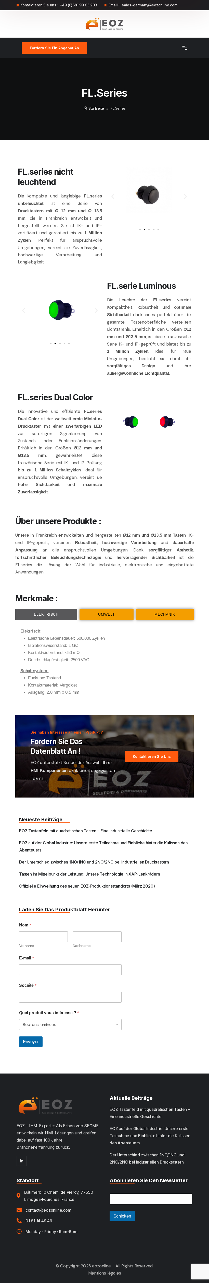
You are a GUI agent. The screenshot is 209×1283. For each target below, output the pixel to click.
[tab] (46, 614)
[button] (113, 196)
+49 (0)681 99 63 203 (78, 5)
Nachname (82, 946)
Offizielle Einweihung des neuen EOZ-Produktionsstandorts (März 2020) (87, 886)
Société (28, 985)
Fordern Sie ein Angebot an (54, 48)
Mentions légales (104, 1273)
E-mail (26, 958)
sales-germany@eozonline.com (149, 5)
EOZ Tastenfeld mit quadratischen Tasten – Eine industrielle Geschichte (85, 830)
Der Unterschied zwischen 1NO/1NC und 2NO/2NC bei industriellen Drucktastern (94, 862)
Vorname (26, 946)
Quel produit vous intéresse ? (49, 1012)
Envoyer (31, 1041)
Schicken (122, 1216)
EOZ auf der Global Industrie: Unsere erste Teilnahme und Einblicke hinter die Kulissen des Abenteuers (150, 1135)
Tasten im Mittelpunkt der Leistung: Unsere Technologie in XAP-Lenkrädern (89, 874)
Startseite (96, 108)
